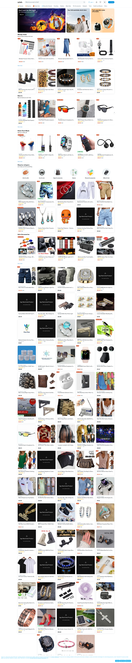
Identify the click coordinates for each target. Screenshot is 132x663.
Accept (117, 661)
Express (29, 6)
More (105, 6)
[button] (91, 2)
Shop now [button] (22, 14)
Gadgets (85, 6)
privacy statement (55, 657)
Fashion (62, 6)
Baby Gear (68, 6)
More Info (128, 661)
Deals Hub (37, 6)
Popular (21, 6)
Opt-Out (122, 661)
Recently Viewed (47, 6)
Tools (90, 6)
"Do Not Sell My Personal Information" (38, 658)
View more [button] (20, 65)
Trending (56, 6)
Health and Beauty (98, 6)
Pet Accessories (77, 6)
